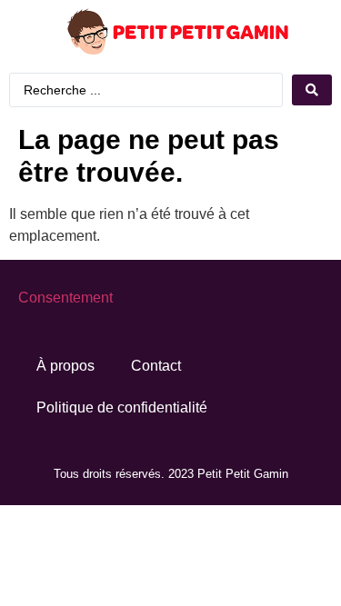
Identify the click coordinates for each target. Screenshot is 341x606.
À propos (65, 365)
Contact (156, 365)
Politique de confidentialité (121, 407)
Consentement (65, 297)
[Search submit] (312, 90)
